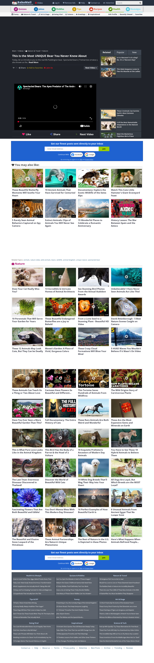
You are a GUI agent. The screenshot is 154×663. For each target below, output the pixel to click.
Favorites (138, 14)
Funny (16, 14)
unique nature (81, 260)
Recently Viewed (126, 14)
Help (83, 3)
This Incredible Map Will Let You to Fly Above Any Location (118, 634)
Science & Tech (120, 623)
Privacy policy (69, 648)
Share (23, 68)
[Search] (140, 3)
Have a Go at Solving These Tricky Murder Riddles (72, 590)
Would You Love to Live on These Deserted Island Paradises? (119, 583)
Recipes (98, 9)
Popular (120, 52)
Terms (56, 648)
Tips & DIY (34, 599)
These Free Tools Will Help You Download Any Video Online (119, 630)
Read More (33, 62)
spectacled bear (94, 260)
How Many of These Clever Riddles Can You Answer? (73, 594)
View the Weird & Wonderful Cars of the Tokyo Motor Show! (119, 641)
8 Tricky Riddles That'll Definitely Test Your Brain (72, 586)
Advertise (110, 3)
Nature (45, 51)
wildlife (59, 260)
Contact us (95, 3)
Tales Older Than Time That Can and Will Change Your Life (75, 630)
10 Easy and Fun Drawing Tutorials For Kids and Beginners (32, 590)
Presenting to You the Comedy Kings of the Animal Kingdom (76, 603)
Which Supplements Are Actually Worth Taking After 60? (31, 586)
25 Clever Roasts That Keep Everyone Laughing (72, 606)
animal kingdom (69, 260)
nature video (35, 260)
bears (53, 260)
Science (70, 14)
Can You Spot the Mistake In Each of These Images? (73, 579)
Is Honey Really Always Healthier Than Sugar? (28, 606)
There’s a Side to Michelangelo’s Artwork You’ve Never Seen (119, 614)
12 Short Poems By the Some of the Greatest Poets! (116, 603)
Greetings (81, 14)
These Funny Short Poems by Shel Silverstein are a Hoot (118, 606)
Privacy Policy (89, 159)
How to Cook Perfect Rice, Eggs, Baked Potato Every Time (32, 579)
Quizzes (22, 9)
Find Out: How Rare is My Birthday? (25, 630)
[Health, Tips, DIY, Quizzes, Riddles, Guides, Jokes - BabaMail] (22, 3)
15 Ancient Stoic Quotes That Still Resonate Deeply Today (75, 626)
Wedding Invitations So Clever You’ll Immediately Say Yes (32, 637)
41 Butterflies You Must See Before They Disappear (116, 594)
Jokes (41, 9)
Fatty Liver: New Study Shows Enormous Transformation (32, 583)
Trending (118, 648)
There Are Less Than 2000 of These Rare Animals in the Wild (119, 590)
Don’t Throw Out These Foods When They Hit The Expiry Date (33, 614)
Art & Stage (45, 14)
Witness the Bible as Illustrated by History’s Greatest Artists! (119, 617)
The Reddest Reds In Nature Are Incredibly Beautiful (116, 586)
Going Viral (58, 14)
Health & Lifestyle (33, 575)
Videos (21, 51)
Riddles (60, 9)
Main (14, 51)
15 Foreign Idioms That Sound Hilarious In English (29, 641)
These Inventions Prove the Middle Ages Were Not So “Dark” (119, 637)
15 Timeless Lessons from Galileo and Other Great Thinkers (76, 637)
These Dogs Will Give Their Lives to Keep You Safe (29, 610)
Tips (79, 9)
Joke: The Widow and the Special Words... (70, 617)
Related (107, 52)
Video (40, 2)
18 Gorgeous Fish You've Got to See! (111, 579)
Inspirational (95, 14)
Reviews (129, 648)
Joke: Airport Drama (62, 614)
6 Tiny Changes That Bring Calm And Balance (71, 641)
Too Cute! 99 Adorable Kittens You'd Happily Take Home (32, 626)
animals (27, 260)
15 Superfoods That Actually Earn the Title (27, 594)
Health (116, 9)
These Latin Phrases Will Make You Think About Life (30, 634)
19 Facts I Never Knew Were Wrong (25, 603)
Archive (107, 648)
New (134, 52)
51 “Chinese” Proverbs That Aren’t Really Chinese (72, 610)
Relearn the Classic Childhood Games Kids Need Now (74, 583)
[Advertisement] (77, 33)
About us (46, 648)
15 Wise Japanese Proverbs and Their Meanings (72, 634)
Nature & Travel (29, 14)
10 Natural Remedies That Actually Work (26, 617)
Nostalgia (135, 9)
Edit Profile (112, 14)
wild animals (46, 260)
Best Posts (95, 648)
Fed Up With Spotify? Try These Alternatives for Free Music (118, 626)
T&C (81, 159)
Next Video (90, 68)
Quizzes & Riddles (77, 575)
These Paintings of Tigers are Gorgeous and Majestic (116, 610)
